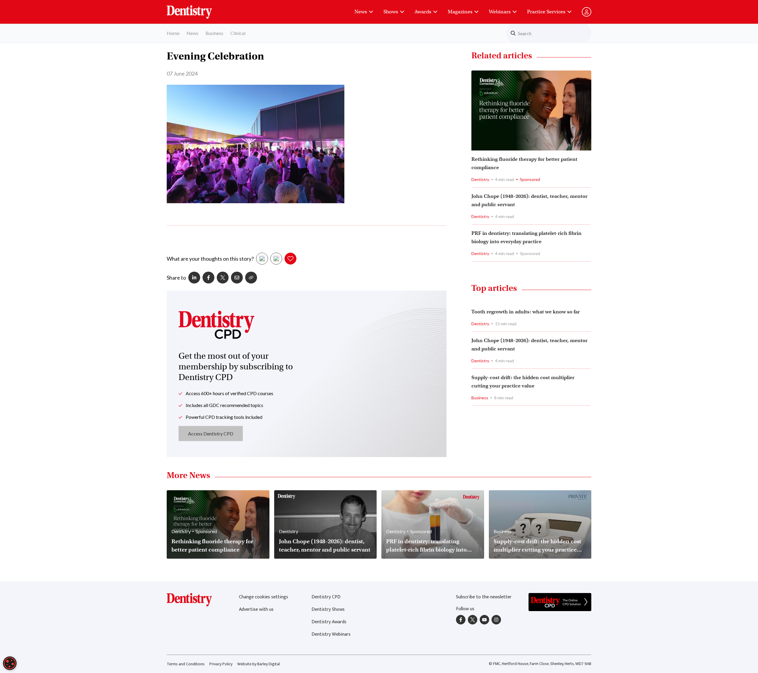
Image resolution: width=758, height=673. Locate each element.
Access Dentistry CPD (210, 433)
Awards (423, 12)
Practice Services (546, 12)
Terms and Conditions (186, 664)
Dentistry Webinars (331, 634)
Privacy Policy (220, 664)
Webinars (499, 12)
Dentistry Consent (196, 9)
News (360, 12)
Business (214, 33)
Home (173, 33)
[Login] (586, 12)
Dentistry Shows (328, 609)
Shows (390, 12)
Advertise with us (256, 609)
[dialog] (10, 663)
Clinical (237, 33)
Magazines (460, 12)
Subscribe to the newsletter (484, 597)
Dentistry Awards (328, 622)
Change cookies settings (263, 597)
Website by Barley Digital (258, 664)
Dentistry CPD (326, 597)
